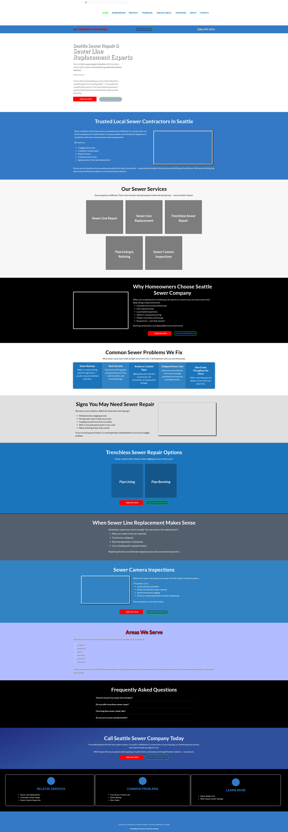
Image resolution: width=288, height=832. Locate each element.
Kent (79, 651)
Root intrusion (84, 154)
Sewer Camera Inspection (30, 800)
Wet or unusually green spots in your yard (97, 425)
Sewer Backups (87, 366)
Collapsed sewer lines (87, 157)
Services (133, 13)
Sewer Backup (116, 797)
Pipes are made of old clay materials (129, 533)
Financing (181, 13)
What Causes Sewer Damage (211, 799)
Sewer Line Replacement (30, 795)
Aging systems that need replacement (94, 160)
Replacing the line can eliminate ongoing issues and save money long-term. (144, 551)
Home (105, 13)
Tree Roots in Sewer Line (120, 795)
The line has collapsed (122, 537)
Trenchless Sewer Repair (30, 797)
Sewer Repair (118, 13)
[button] (133, 13)
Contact (204, 13)
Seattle (80, 644)
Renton (80, 654)
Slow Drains (114, 800)
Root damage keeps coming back (127, 541)
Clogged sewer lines (86, 148)
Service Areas (164, 13)
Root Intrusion (116, 366)
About (193, 13)
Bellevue (81, 647)
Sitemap (167, 824)
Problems (147, 13)
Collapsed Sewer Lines (172, 366)
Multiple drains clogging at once (93, 415)
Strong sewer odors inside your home (95, 419)
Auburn (80, 657)
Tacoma (80, 661)
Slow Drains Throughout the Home (200, 370)
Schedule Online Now (144, 29)
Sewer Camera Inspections (144, 570)
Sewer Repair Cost (207, 796)
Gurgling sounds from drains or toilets (95, 422)
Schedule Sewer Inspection (110, 99)
